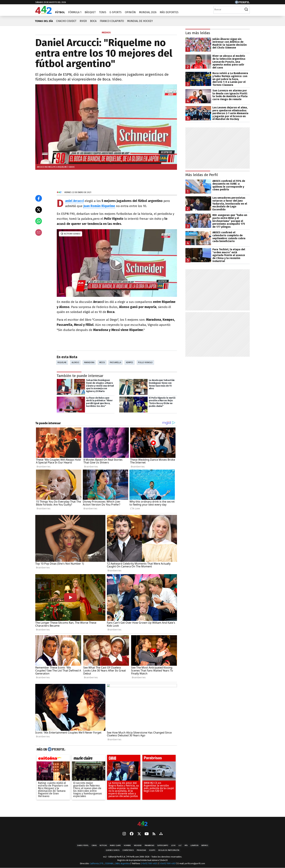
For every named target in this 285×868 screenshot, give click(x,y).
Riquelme (62, 362)
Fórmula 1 (74, 12)
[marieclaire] (88, 759)
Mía (186, 845)
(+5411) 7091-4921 (149, 863)
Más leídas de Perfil (201, 175)
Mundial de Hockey (140, 21)
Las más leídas (197, 33)
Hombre (127, 845)
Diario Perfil (83, 845)
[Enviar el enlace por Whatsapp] (38, 221)
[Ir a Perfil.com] (242, 2)
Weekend (138, 845)
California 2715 (97, 863)
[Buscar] (246, 9)
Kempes (129, 362)
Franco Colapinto (112, 21)
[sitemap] (161, 834)
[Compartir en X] (38, 209)
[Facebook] (131, 834)
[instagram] (124, 834)
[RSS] (154, 834)
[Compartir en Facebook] (38, 198)
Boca (93, 21)
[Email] (38, 232)
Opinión (130, 12)
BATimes (204, 845)
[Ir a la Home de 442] (43, 13)
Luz (180, 845)
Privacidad (141, 850)
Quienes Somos (112, 850)
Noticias (103, 845)
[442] (142, 824)
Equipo (152, 850)
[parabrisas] (159, 759)
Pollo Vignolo (145, 362)
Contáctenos (128, 850)
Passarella (115, 362)
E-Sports (116, 12)
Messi (102, 362)
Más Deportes (169, 12)
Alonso (75, 362)
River (83, 21)
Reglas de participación (168, 850)
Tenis (102, 12)
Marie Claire (115, 845)
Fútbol (60, 12)
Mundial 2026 (148, 12)
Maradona (89, 362)
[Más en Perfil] (56, 749)
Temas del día (44, 21)
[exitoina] (53, 759)
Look (173, 845)
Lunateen (194, 845)
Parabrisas (149, 845)
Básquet (90, 12)
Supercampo (162, 845)
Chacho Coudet (66, 21)
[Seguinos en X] (139, 834)
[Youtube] (147, 834)
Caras (94, 845)
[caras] (123, 759)
